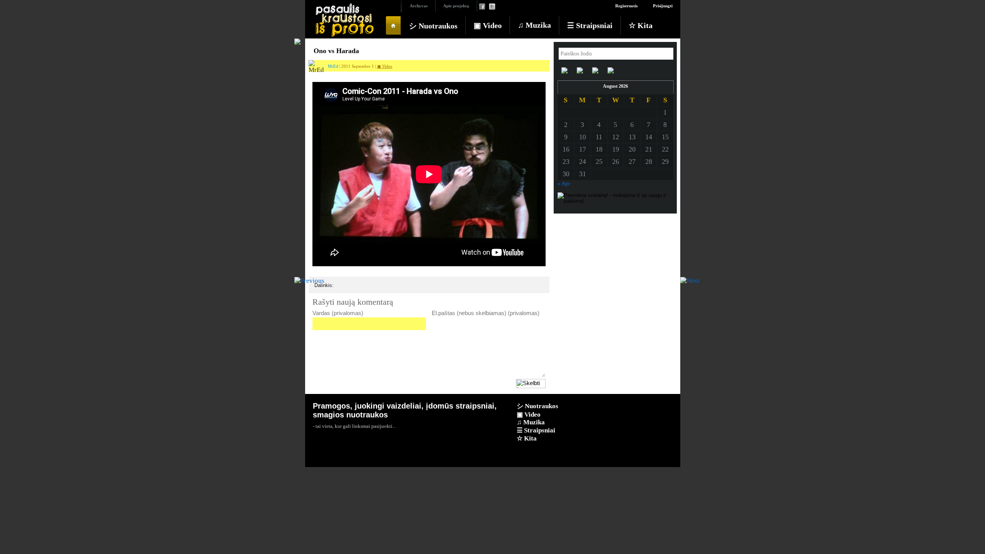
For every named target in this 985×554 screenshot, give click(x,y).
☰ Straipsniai (590, 25)
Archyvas (418, 5)
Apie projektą (456, 5)
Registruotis (626, 5)
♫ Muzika (534, 25)
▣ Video (488, 25)
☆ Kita (641, 25)
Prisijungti (663, 5)
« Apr (564, 183)
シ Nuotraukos (433, 26)
